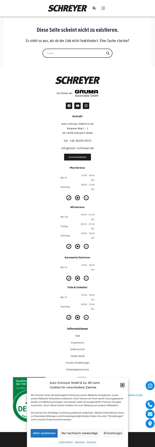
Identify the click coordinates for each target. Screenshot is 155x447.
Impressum (91, 441)
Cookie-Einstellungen (78, 362)
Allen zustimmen (44, 433)
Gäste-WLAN (77, 356)
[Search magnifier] (108, 53)
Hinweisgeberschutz (77, 369)
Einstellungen (113, 433)
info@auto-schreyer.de (77, 148)
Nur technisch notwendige (80, 433)
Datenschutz (80, 441)
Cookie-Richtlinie (66, 441)
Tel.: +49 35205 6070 (77, 141)
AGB (77, 335)
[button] (122, 385)
